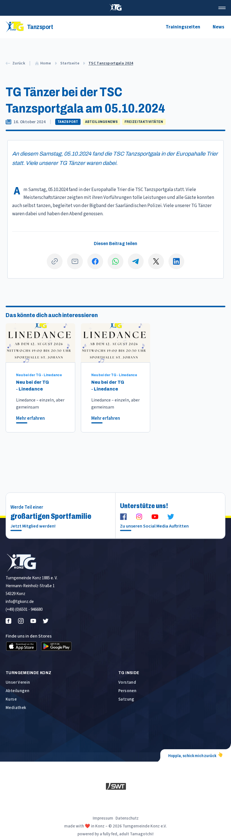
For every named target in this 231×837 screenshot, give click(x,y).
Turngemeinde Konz (28, 672)
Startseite (70, 63)
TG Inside (128, 672)
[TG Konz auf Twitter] (170, 516)
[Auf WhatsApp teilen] (115, 261)
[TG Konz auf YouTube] (155, 516)
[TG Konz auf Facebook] (123, 516)
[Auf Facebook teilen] (95, 261)
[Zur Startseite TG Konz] (115, 8)
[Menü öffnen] (222, 8)
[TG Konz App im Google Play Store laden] (56, 646)
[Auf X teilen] (156, 261)
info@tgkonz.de (20, 602)
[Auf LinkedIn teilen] (176, 261)
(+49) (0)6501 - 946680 (24, 609)
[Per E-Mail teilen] (75, 261)
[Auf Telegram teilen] (136, 261)
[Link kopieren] (55, 261)
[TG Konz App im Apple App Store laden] (21, 646)
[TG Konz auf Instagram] (139, 516)
